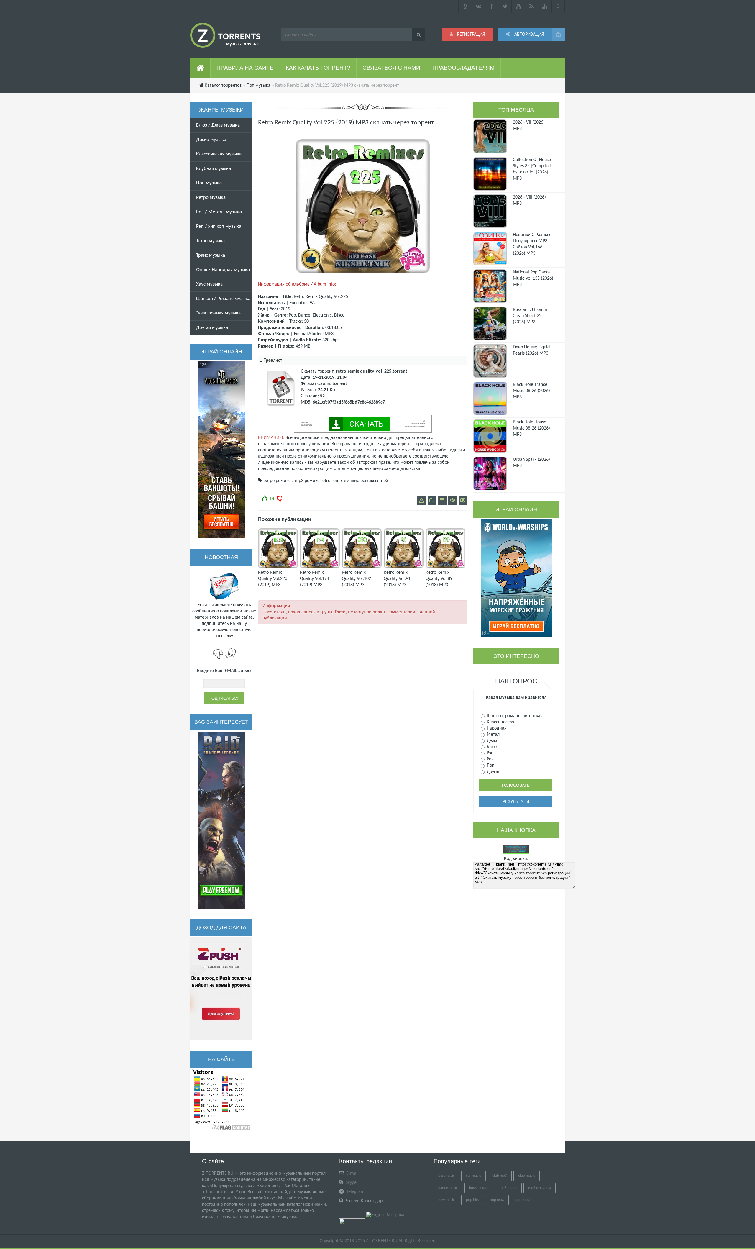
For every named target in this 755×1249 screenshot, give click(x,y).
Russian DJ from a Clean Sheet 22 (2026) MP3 (530, 315)
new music (446, 1200)
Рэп (489, 753)
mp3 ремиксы (539, 1188)
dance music (448, 1188)
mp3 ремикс (307, 480)
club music (526, 1176)
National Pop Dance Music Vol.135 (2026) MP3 (533, 278)
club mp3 (499, 1176)
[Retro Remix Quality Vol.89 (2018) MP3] (445, 567)
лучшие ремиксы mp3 (366, 480)
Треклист (273, 360)
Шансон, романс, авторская (514, 716)
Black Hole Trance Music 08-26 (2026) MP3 (531, 390)
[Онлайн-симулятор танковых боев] (221, 449)
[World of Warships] (516, 578)
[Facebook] (491, 6)
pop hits (472, 1200)
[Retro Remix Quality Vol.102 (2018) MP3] (362, 567)
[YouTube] (518, 6)
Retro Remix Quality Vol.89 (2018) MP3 (439, 578)
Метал (492, 734)
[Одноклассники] (465, 6)
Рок (489, 759)
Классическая (499, 722)
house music (478, 1188)
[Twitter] (505, 6)
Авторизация (528, 34)
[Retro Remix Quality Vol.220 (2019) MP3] (278, 567)
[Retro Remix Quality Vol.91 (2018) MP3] (404, 567)
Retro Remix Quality (313, 296)
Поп (489, 765)
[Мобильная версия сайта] (558, 6)
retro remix (332, 480)
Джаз (491, 740)
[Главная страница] (200, 68)
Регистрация (470, 34)
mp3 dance (508, 1188)
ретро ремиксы (278, 480)
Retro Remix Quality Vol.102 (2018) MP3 (356, 578)
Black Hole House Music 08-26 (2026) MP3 (531, 428)
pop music (523, 1200)
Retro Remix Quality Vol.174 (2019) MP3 (314, 578)
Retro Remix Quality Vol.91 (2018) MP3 (397, 578)
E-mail (352, 1173)
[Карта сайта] (545, 6)
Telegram (355, 1191)
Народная (496, 728)
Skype (350, 1182)
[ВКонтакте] (478, 6)
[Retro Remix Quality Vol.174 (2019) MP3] (320, 567)
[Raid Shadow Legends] (221, 820)
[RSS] (531, 6)
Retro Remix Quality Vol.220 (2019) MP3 (272, 578)
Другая (492, 771)
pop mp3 (497, 1200)
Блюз (491, 747)
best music (446, 1176)
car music (473, 1176)
